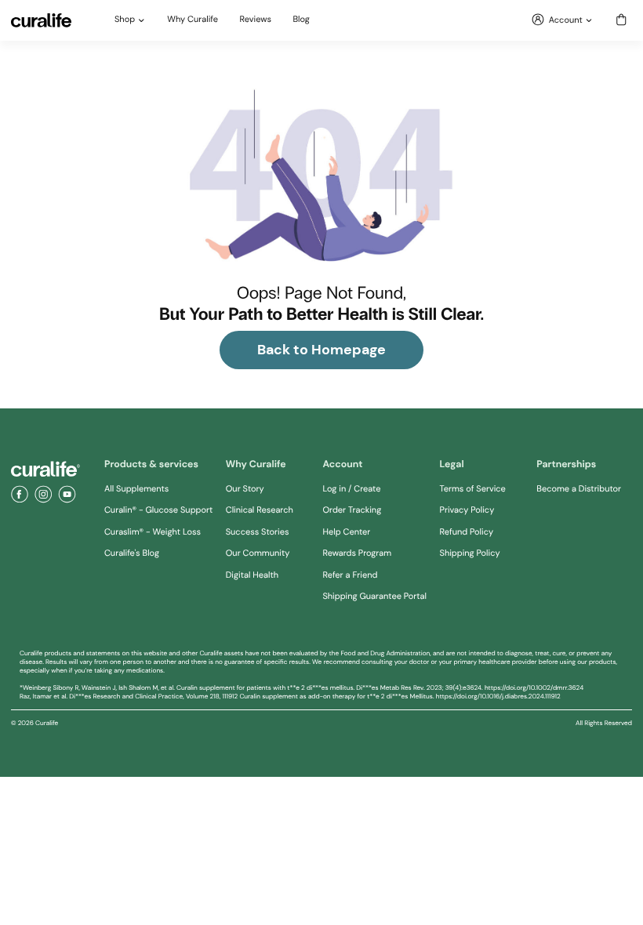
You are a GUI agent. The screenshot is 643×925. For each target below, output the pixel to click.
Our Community (258, 553)
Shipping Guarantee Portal (374, 596)
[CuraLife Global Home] (41, 20)
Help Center (346, 532)
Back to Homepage (321, 349)
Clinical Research (259, 510)
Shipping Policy (470, 553)
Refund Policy (467, 532)
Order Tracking (351, 510)
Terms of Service (473, 489)
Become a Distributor (578, 489)
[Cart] (622, 21)
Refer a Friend (349, 575)
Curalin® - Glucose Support (158, 510)
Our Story (245, 489)
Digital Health (252, 575)
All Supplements (136, 489)
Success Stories (257, 532)
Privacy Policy (467, 510)
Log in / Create (351, 489)
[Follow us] (19, 494)
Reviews (255, 20)
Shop (124, 20)
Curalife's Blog (131, 553)
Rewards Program (356, 553)
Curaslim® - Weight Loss (152, 532)
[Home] (45, 469)
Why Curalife (192, 20)
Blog (301, 20)
